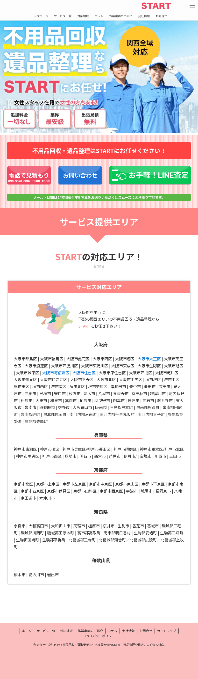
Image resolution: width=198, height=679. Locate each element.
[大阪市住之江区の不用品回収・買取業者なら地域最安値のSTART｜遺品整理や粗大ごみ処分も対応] (156, 6)
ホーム (26, 630)
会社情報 (128, 630)
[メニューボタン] (192, 6)
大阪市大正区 (149, 359)
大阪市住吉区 (84, 373)
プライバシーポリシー (99, 636)
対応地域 (66, 630)
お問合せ (146, 630)
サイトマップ (166, 630)
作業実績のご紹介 (90, 630)
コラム (112, 630)
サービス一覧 (45, 630)
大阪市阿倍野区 (55, 373)
